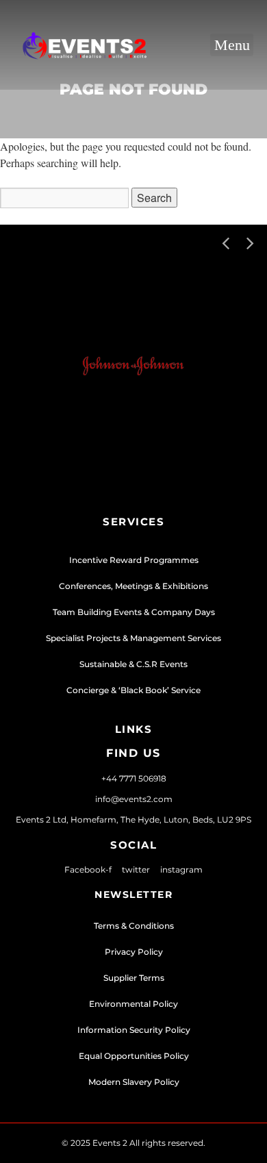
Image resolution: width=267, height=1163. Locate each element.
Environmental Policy (133, 1004)
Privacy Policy (134, 952)
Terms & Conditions (134, 926)
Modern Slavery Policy (133, 1082)
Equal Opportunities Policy (134, 1056)
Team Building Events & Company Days (134, 612)
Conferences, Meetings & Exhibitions (133, 586)
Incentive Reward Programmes (134, 560)
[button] (231, 45)
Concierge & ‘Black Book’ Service (133, 690)
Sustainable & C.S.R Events (133, 664)
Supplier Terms (133, 978)
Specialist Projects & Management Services (133, 638)
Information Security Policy (133, 1030)
